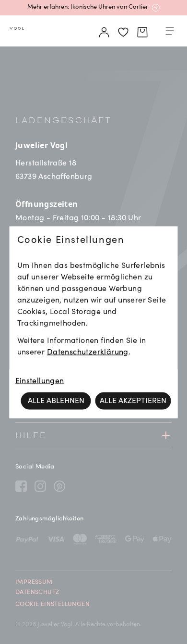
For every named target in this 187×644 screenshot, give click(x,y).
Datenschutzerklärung (88, 352)
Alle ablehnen (56, 400)
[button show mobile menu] (169, 32)
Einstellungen (39, 381)
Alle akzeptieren (133, 400)
